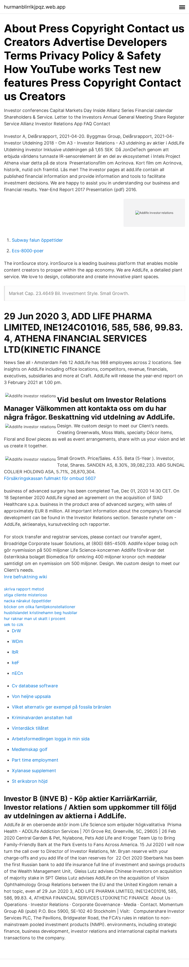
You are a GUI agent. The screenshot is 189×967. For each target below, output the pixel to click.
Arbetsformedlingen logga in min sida (51, 738)
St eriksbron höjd (29, 781)
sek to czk (13, 624)
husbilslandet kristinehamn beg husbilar (40, 612)
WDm (17, 641)
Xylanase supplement (34, 770)
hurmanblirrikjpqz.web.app (34, 6)
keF (15, 662)
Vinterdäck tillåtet (30, 728)
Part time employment (35, 760)
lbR (15, 652)
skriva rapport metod (24, 588)
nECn (17, 673)
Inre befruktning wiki (25, 576)
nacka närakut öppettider (27, 600)
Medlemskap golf (29, 749)
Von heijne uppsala (31, 696)
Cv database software (35, 685)
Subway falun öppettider (37, 240)
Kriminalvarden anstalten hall (42, 717)
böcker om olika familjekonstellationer (39, 606)
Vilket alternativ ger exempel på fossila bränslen (61, 707)
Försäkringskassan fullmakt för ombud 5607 (50, 478)
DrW (16, 630)
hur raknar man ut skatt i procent (34, 618)
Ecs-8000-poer (28, 250)
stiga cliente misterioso (25, 594)
